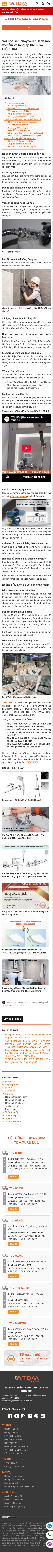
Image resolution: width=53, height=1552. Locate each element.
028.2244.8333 (24, 1162)
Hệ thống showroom (13, 1439)
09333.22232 (39, 1162)
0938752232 (32, 762)
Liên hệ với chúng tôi (13, 1453)
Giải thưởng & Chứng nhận (16, 1446)
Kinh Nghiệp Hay (10, 1084)
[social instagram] (23, 1416)
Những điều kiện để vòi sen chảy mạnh (20, 138)
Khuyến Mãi (10, 1081)
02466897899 (24, 1233)
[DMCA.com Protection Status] (9, 1516)
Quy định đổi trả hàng (13, 1503)
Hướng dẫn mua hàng (14, 1476)
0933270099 (37, 1233)
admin (9, 1002)
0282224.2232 (24, 1332)
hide (15, 98)
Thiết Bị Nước (11, 1118)
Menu (27, 27)
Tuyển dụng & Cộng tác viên (16, 1450)
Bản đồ (14, 1176)
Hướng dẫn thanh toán (14, 1479)
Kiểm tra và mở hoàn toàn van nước (22, 122)
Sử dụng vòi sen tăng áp (17, 127)
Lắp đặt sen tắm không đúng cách (22, 114)
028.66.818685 (24, 1265)
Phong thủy (10, 1109)
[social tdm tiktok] (29, 1416)
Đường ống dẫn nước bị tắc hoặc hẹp (23, 108)
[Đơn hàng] (48, 3)
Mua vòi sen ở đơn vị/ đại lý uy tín (21, 146)
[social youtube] (16, 1416)
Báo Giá (8, 1087)
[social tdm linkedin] (42, 1416)
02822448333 (40, 18)
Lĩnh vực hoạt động (12, 1436)
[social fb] (10, 1416)
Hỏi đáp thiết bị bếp (14, 1100)
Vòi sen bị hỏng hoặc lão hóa (19, 111)
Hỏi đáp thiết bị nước (15, 1103)
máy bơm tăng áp (18, 496)
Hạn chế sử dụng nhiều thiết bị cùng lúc (24, 136)
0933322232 (24, 18)
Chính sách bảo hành (13, 1499)
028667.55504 (24, 1197)
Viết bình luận (12, 1019)
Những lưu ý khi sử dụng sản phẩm (19, 1486)
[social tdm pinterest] (36, 1416)
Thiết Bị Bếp (10, 1115)
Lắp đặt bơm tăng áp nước (18, 130)
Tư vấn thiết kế (12, 1106)
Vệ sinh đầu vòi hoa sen (17, 125)
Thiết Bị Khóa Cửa (13, 1121)
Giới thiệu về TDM (12, 1429)
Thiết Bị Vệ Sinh (12, 1112)
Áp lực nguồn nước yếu (17, 106)
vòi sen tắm (28, 157)
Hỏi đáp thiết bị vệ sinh (16, 1097)
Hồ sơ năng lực (11, 1443)
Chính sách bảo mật (13, 1496)
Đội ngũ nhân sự (11, 1432)
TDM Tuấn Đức (9, 702)
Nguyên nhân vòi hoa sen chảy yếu (18, 103)
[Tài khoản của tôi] (42, 3)
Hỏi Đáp (34, 1002)
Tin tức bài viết (10, 1463)
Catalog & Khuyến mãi (14, 1466)
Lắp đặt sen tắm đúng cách (19, 144)
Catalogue (10, 1090)
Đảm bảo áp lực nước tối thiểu (20, 141)
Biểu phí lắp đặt (11, 1483)
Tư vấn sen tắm (15, 1005)
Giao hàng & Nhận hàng (14, 1506)
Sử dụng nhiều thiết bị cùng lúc (20, 116)
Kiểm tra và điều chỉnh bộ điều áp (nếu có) (25, 133)
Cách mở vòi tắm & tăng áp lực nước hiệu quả (22, 119)
